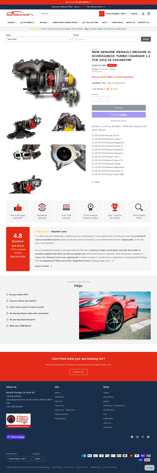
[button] (11, 22)
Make (8, 35)
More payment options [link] (119, 121)
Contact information (110, 467)
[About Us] (18, 420)
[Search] (102, 13)
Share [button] (97, 182)
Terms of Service (61, 414)
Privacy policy (69, 467)
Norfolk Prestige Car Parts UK (22, 467)
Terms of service (82, 467)
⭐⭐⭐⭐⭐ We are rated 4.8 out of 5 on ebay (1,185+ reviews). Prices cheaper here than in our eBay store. (78, 29)
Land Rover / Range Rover (114, 406)
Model (76, 35)
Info (105, 414)
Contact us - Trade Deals (65, 410)
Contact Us (59, 406)
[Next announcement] (150, 7)
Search (146, 39)
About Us (58, 401)
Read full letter (42, 266)
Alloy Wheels (108, 397)
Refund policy (60, 419)
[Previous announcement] (7, 7)
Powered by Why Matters (41, 467)
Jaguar (106, 393)
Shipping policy (95, 467)
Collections (59, 397)
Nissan (106, 401)
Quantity (95, 94)
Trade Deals (108, 419)
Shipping (95, 69)
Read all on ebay (18, 256)
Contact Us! (78, 372)
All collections (109, 410)
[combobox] (72, 13)
